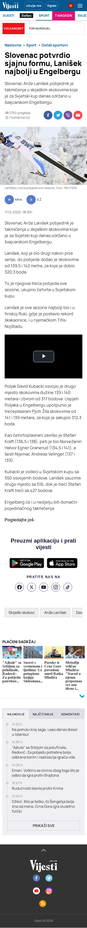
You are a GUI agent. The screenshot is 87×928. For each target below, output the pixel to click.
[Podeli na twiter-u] (58, 115)
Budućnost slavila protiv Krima (37, 788)
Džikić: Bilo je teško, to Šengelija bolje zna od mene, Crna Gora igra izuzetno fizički (43, 806)
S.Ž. (39, 200)
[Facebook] (19, 587)
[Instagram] (55, 587)
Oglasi (52, 5)
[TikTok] (67, 587)
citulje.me (33, 5)
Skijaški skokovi (22, 612)
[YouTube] (43, 587)
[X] (31, 587)
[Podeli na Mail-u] (78, 115)
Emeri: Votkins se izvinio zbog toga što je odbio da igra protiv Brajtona (45, 773)
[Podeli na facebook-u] (48, 115)
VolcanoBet (13, 28)
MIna (18, 200)
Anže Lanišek (55, 612)
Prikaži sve (44, 825)
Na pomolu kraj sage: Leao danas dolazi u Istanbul (44, 732)
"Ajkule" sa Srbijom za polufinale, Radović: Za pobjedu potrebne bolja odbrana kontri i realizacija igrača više (43, 752)
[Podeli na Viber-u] (68, 115)
